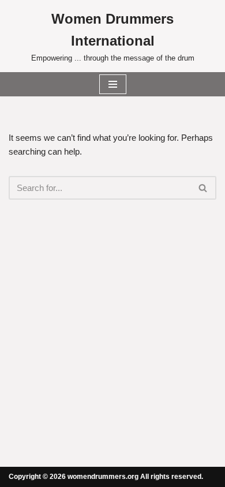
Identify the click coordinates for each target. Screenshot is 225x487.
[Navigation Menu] (112, 84)
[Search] (203, 188)
